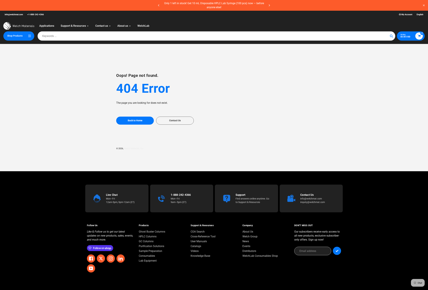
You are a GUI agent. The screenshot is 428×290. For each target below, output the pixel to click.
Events (246, 246)
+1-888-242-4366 (35, 14)
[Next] (269, 5)
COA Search (198, 231)
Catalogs (196, 246)
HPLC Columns (147, 236)
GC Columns (146, 241)
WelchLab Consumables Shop (260, 255)
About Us (247, 231)
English (420, 14)
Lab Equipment (148, 260)
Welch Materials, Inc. (134, 148)
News (245, 241)
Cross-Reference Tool (203, 236)
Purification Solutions (151, 246)
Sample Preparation (150, 251)
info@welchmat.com (14, 14)
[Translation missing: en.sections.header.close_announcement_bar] (423, 5)
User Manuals (199, 241)
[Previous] (158, 5)
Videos (195, 251)
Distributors (249, 251)
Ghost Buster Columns (152, 231)
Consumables (147, 255)
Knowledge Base (200, 255)
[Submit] (337, 251)
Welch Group (249, 236)
